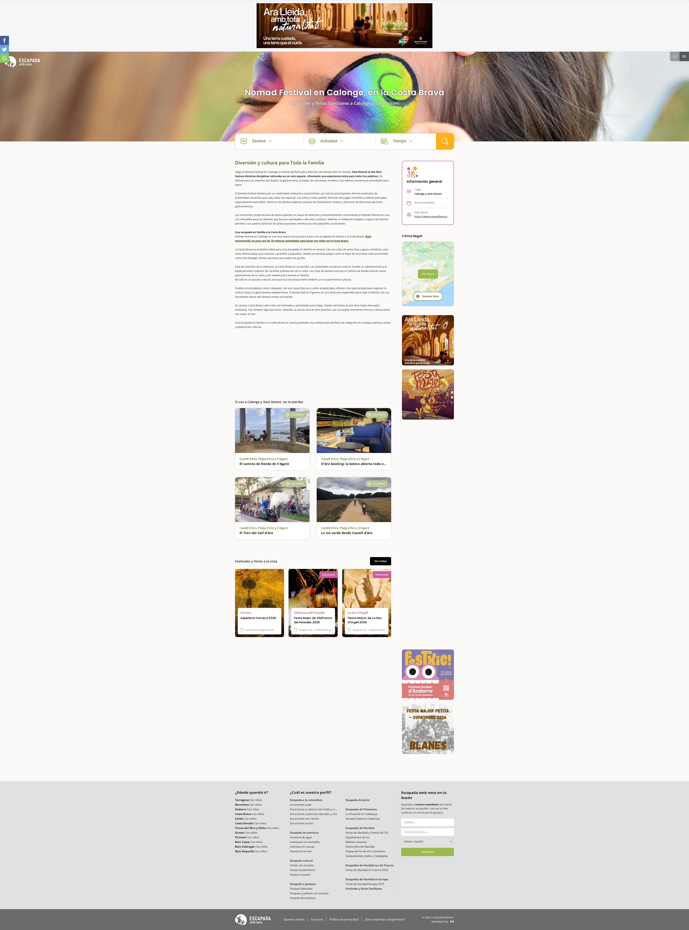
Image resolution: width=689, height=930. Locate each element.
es (684, 56)
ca (675, 56)
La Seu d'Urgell (358, 613)
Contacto (317, 919)
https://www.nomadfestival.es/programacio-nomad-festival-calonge (431, 216)
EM (452, 921)
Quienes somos (294, 919)
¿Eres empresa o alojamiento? (385, 919)
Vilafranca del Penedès (309, 613)
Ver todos (380, 561)
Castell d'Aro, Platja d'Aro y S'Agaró (264, 459)
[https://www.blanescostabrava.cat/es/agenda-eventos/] (428, 729)
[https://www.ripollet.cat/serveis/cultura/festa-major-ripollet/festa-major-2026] (428, 394)
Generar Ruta (430, 296)
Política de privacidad (344, 919)
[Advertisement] (313, 361)
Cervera (245, 613)
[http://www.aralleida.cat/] (344, 25)
